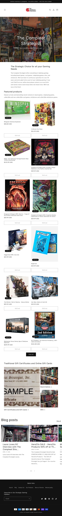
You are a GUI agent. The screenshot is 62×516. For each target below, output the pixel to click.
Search (11, 487)
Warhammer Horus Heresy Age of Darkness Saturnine (16, 342)
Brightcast (34, 263)
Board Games (45, 387)
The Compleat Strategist (28, 512)
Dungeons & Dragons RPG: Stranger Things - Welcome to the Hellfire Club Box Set (43, 168)
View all (31, 354)
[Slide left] (27, 471)
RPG (42, 410)
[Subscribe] (29, 499)
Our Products (29, 487)
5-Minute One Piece (36, 129)
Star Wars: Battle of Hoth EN (39, 302)
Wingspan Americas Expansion (12, 121)
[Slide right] (34, 471)
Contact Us (21, 487)
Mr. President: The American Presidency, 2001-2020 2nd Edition (44, 341)
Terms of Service (39, 487)
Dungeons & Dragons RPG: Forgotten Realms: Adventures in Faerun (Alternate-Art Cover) (43, 215)
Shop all (31, 53)
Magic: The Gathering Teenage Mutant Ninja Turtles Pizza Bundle (16, 159)
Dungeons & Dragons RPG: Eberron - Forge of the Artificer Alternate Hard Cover (16, 214)
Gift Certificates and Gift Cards (15, 410)
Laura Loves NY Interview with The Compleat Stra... (12, 447)
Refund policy (49, 487)
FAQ (15, 487)
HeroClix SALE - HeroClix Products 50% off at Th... (43, 445)
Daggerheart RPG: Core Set (11, 254)
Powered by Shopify (38, 512)
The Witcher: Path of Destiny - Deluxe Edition (16, 302)
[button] (5, 10)
